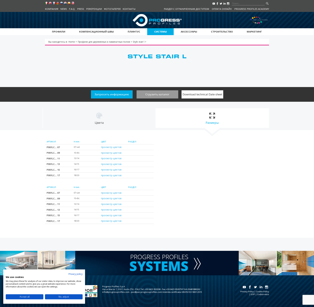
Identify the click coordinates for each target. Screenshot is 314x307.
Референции (94, 8)
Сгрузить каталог (157, 94)
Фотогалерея (112, 8)
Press (80, 8)
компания (51, 8)
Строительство (222, 31)
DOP (253, 294)
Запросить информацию (112, 94)
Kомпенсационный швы (96, 31)
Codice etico (263, 294)
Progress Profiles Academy (251, 8)
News (63, 8)
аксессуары (189, 31)
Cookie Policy (262, 291)
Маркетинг (254, 31)
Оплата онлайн (222, 8)
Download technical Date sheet (202, 94)
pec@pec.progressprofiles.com (146, 292)
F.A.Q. (72, 8)
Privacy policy (75, 273)
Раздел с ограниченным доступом (186, 8)
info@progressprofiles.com (115, 292)
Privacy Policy (247, 291)
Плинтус (134, 31)
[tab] (99, 118)
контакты (129, 8)
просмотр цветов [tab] (111, 147)
